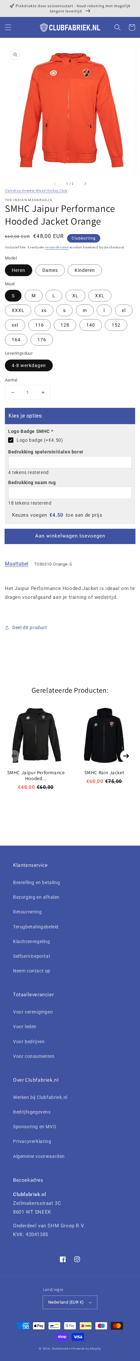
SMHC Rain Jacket (104, 772)
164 (16, 339)
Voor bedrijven (29, 1041)
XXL (100, 295)
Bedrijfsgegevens (32, 1112)
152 (116, 325)
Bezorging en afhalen (36, 897)
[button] (8, 27)
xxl (15, 325)
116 (39, 325)
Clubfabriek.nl (62, 1348)
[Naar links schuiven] (55, 183)
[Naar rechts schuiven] (85, 183)
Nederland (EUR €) (66, 1302)
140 (90, 325)
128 (65, 325)
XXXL (18, 310)
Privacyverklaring (32, 1141)
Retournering (27, 911)
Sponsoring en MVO (34, 1126)
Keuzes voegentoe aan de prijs (57, 515)
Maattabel (16, 564)
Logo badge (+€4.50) (40, 440)
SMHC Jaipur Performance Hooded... (36, 775)
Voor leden (24, 1026)
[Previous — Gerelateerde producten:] (14, 756)
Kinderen (85, 270)
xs (44, 310)
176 (41, 339)
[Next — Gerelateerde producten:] (126, 756)
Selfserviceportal (31, 956)
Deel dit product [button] (29, 627)
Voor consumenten (34, 1056)
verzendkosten (57, 247)
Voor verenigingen (33, 1011)
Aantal (11, 379)
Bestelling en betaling (36, 882)
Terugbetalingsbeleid (36, 926)
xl (124, 310)
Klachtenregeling (31, 941)
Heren (18, 270)
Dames (50, 270)
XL (75, 295)
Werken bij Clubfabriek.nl (40, 1097)
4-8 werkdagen (29, 365)
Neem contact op (31, 970)
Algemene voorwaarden (39, 1156)
